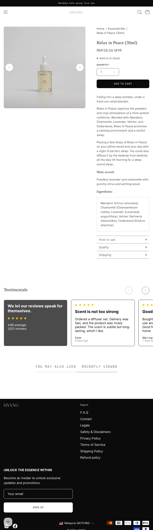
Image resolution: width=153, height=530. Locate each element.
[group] (76, 3)
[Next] (80, 67)
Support (84, 404)
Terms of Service (92, 445)
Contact (86, 419)
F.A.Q (84, 412)
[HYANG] (76, 12)
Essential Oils (116, 28)
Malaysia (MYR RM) (77, 523)
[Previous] (9, 67)
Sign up (38, 507)
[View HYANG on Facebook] (15, 526)
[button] (139, 12)
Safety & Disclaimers (95, 432)
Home (100, 28)
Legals (85, 425)
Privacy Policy (90, 438)
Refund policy (90, 457)
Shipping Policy (91, 451)
